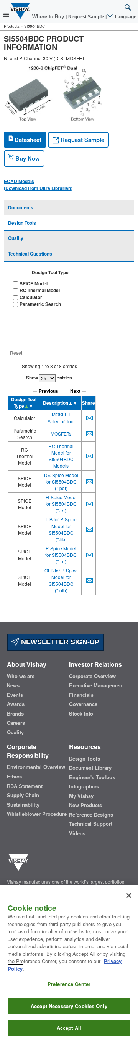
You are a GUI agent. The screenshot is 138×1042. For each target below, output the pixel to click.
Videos (77, 833)
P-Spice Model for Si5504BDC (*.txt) (61, 554)
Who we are (20, 676)
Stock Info (81, 713)
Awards (16, 704)
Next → (78, 391)
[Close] (128, 895)
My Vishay (81, 796)
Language (125, 16)
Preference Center (69, 983)
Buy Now (27, 158)
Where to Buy (49, 16)
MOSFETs (61, 433)
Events (15, 694)
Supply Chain (23, 795)
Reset (16, 352)
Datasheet (27, 139)
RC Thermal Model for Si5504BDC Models (61, 456)
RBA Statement (25, 786)
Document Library (90, 767)
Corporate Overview (92, 676)
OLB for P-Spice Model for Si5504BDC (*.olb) (61, 580)
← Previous (45, 391)
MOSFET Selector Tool (61, 417)
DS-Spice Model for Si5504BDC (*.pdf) (61, 481)
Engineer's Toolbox (92, 777)
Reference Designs (91, 814)
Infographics (84, 786)
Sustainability (23, 804)
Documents (20, 207)
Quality (15, 238)
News (13, 685)
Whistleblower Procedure (37, 813)
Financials (81, 694)
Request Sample (81, 139)
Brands (15, 713)
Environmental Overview (36, 767)
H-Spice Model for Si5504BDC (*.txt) (61, 503)
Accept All (69, 1027)
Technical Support (90, 823)
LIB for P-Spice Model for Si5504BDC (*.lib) (61, 529)
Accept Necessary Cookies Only (69, 1006)
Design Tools (22, 222)
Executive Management (96, 685)
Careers (16, 722)
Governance (83, 704)
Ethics (14, 776)
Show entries (49, 377)
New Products (85, 805)
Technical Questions (30, 253)
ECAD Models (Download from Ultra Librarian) (38, 184)
